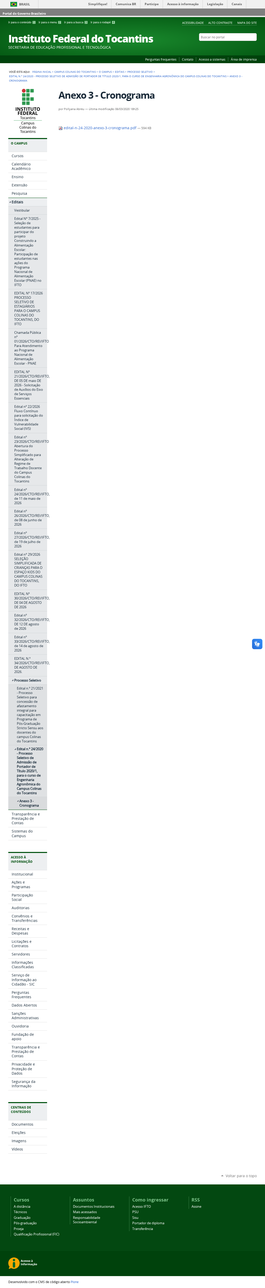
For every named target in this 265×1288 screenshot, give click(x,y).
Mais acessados (85, 1212)
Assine (196, 1206)
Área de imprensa (244, 59)
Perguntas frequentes (160, 59)
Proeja (19, 1229)
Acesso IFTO (141, 1206)
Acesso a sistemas (212, 59)
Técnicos (20, 1212)
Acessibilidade (193, 23)
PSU (135, 1212)
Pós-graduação (25, 1223)
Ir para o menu (49, 22)
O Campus (105, 72)
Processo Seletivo (140, 72)
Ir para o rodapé (102, 22)
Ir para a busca (75, 22)
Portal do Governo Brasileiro (24, 13)
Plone (75, 1282)
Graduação (22, 1217)
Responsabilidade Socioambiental (86, 1219)
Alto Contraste (220, 23)
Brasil (24, 4)
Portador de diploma (148, 1223)
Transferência (142, 1229)
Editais (119, 72)
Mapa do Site (247, 23)
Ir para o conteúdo (21, 22)
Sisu (135, 1217)
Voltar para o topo (241, 1175)
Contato (187, 59)
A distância (22, 1206)
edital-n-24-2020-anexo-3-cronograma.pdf (100, 128)
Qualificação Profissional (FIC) (36, 1234)
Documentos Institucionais (93, 1206)
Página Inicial (41, 72)
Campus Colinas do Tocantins (75, 72)
